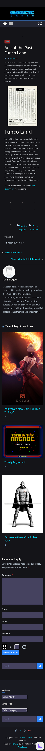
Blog (7, 42)
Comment (7, 575)
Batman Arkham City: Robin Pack (20, 539)
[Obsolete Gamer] (5, 24)
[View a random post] (40, 24)
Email (4, 621)
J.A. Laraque (14, 58)
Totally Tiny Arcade (15, 462)
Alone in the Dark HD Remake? (25, 259)
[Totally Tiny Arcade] (22, 426)
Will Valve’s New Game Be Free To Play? (22, 410)
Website (6, 633)
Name (5, 609)
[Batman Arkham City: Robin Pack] (22, 476)
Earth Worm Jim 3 (13, 252)
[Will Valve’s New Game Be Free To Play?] (22, 333)
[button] (40, 746)
